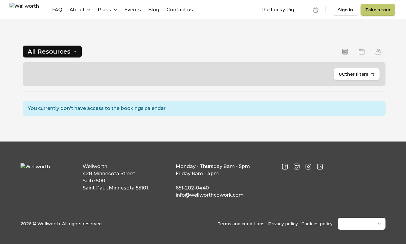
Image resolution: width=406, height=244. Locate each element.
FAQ (57, 10)
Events (132, 10)
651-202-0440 (192, 188)
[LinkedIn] (320, 167)
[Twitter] (296, 167)
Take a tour (378, 10)
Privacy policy (283, 223)
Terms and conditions (241, 223)
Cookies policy (317, 223)
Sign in (345, 10)
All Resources (49, 51)
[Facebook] (284, 167)
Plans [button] (104, 10)
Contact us (179, 10)
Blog (153, 10)
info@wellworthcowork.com (210, 195)
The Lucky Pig (277, 10)
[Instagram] (308, 167)
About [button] (77, 10)
